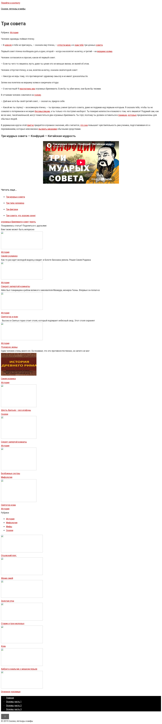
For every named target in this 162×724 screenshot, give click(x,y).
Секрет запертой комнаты (14, 441)
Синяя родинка (8, 378)
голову (37, 94)
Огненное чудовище (11, 691)
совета (99, 45)
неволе (8, 45)
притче (30, 125)
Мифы (9, 526)
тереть (32, 221)
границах (122, 115)
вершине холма (104, 51)
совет (26, 221)
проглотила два (27, 88)
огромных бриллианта (12, 221)
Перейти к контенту (10, 2)
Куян (3, 646)
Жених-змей (7, 578)
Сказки (4, 414)
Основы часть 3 (14, 709)
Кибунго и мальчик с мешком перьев (19, 668)
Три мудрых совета (15, 196)
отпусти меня (63, 45)
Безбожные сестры (10, 473)
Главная (10, 697)
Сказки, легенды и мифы (13, 8)
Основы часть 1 (14, 701)
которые (132, 115)
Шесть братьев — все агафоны (16, 410)
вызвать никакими (48, 128)
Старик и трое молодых (12, 623)
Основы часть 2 (14, 705)
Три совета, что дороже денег (21, 215)
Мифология (6, 477)
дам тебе (79, 45)
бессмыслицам (42, 111)
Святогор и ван (8, 504)
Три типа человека (15, 203)
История (14, 32)
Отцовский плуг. (9, 555)
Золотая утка (7, 600)
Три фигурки (12, 209)
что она (84, 125)
